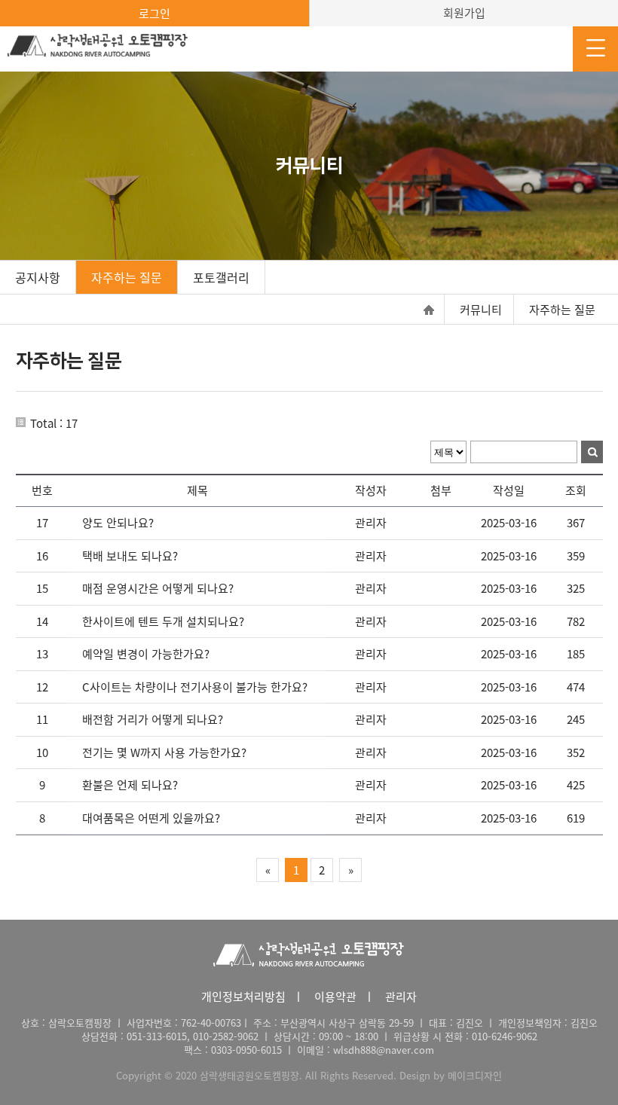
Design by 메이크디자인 (450, 1075)
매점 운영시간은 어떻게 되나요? (158, 588)
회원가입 (464, 13)
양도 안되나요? (118, 522)
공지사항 (37, 277)
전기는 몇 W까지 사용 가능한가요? (164, 752)
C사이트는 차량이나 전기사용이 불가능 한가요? (194, 687)
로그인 (154, 13)
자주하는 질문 (126, 277)
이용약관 (335, 997)
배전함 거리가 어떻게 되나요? (152, 719)
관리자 (401, 997)
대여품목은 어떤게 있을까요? (151, 818)
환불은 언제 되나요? (130, 785)
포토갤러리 (221, 277)
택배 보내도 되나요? (130, 556)
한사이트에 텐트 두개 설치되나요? (163, 621)
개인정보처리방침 (243, 997)
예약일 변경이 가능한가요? (146, 654)
